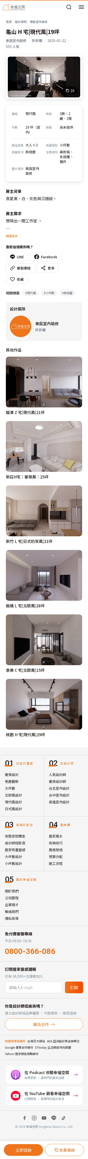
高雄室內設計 (59, 801)
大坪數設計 (13, 856)
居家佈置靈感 (15, 849)
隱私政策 (12, 918)
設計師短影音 (15, 842)
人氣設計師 (57, 774)
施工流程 (56, 863)
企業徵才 (12, 904)
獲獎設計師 (57, 781)
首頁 (9, 22)
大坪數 (10, 788)
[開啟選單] (81, 7)
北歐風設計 (13, 795)
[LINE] (53, 1118)
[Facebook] (24, 1118)
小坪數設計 (13, 863)
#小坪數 (49, 293)
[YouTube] (44, 1118)
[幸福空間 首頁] (14, 7)
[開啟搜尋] (69, 7)
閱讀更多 (12, 236)
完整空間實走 (15, 836)
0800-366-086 (30, 951)
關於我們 (12, 891)
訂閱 (74, 987)
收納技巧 (56, 842)
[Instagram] (34, 1118)
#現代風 (30, 293)
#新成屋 (67, 293)
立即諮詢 (23, 1150)
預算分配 (56, 856)
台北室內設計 (59, 788)
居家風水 (56, 836)
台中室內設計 (59, 795)
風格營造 (56, 849)
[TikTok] (63, 1118)
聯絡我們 (12, 911)
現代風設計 (13, 801)
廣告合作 (41, 1024)
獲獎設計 (12, 774)
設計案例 (21, 22)
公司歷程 (12, 897)
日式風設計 (13, 808)
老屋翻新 (12, 781)
